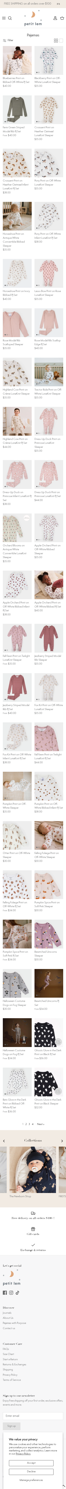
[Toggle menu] (4, 18)
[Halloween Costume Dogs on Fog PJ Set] (17, 1032)
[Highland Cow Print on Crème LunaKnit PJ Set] (17, 421)
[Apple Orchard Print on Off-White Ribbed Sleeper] (48, 527)
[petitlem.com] (33, 18)
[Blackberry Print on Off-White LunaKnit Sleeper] (48, 60)
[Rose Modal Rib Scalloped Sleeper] (17, 322)
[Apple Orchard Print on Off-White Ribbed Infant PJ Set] (17, 585)
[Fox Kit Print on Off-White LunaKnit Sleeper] (48, 687)
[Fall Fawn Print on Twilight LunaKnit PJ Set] (48, 736)
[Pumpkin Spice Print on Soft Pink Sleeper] (48, 884)
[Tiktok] (17, 1293)
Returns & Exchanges (14, 1364)
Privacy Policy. (23, 1454)
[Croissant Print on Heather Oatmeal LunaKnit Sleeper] (48, 109)
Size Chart (8, 1354)
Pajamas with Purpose (14, 1323)
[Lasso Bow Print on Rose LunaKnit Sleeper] (48, 273)
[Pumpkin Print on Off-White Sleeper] (17, 786)
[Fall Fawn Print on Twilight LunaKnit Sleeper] (17, 638)
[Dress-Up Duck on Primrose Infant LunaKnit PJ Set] (17, 474)
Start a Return (10, 1359)
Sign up (11, 1426)
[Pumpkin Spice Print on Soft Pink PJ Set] (17, 934)
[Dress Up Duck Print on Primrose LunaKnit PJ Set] (48, 474)
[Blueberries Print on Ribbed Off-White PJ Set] (17, 60)
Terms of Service (12, 1380)
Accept (31, 1463)
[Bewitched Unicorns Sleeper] (48, 934)
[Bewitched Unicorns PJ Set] (48, 983)
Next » (40, 1124)
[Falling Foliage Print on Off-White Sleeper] (48, 835)
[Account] (54, 18)
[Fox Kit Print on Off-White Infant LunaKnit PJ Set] (17, 736)
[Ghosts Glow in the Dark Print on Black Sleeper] (48, 1082)
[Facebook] (5, 1293)
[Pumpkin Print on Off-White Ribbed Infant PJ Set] (48, 786)
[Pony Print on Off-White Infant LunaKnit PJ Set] (48, 216)
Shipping (8, 1369)
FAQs (6, 1349)
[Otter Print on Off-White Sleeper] (17, 835)
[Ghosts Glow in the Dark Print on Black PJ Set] (48, 1032)
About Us (8, 1318)
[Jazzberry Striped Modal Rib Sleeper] (48, 638)
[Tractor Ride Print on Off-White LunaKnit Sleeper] (48, 372)
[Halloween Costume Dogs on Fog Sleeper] (17, 983)
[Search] (11, 18)
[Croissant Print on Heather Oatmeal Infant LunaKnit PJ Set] (17, 163)
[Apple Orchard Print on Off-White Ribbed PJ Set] (48, 585)
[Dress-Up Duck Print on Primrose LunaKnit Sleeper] (48, 421)
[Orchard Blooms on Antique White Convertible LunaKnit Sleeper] (17, 527)
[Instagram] (11, 1293)
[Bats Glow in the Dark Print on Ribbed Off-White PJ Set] (17, 1082)
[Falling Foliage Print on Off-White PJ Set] (17, 884)
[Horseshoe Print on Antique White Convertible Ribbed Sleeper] (17, 216)
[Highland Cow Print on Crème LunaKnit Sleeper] (17, 372)
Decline (31, 1471)
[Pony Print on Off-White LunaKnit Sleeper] (48, 163)
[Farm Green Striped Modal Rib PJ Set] (17, 109)
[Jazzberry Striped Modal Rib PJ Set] (17, 687)
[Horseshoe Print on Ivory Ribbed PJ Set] (17, 273)
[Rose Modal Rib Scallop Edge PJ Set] (48, 322)
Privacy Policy (10, 1375)
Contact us (9, 1328)
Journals (7, 1313)
